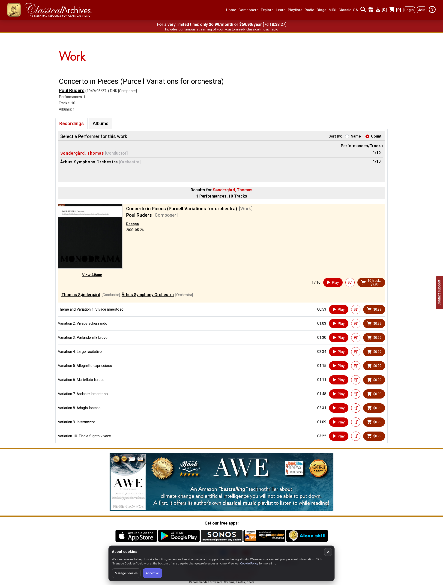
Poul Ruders (71, 90)
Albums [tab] (100, 123)
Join (421, 10)
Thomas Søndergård (80, 294)
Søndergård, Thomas (82, 153)
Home (231, 10)
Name (356, 136)
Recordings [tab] (71, 123)
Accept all (152, 573)
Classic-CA (348, 10)
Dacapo (132, 224)
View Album (92, 275)
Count (376, 136)
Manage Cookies (126, 573)
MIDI (332, 10)
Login (409, 10)
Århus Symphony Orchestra (89, 161)
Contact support (439, 292)
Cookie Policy (249, 563)
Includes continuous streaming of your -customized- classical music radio (221, 29)
